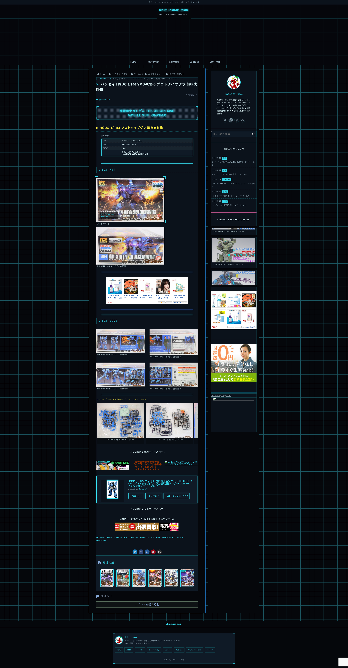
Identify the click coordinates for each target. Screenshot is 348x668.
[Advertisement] (174, 39)
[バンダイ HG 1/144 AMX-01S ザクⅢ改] (123, 578)
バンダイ (135, 537)
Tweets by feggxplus (221, 395)
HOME (119, 650)
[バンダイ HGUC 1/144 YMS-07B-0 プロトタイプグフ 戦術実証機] (147, 551)
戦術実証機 (102, 540)
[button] (253, 134)
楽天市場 (153, 496)
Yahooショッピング (175, 496)
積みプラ (112, 537)
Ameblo (167, 650)
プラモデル (102, 537)
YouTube (140, 650)
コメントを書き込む (147, 604)
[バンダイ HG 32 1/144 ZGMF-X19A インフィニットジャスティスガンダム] (155, 578)
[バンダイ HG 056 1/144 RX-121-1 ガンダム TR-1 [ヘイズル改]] (171, 578)
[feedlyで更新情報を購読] (242, 120)
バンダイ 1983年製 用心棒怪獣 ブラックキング (229, 205)
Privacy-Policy (194, 650)
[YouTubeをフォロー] (236, 120)
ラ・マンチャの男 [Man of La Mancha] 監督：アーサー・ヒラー (233, 163)
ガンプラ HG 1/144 (105, 100)
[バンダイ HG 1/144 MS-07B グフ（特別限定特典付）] (139, 578)
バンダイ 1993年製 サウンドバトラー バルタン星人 (230, 196)
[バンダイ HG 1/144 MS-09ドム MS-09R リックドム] (107, 578)
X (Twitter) (154, 650)
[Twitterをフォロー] (225, 120)
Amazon (135, 496)
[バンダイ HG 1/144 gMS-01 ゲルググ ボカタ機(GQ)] (187, 578)
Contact (210, 650)
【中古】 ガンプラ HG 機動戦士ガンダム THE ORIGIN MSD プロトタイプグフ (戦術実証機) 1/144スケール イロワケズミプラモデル (160, 483)
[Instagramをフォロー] (231, 120)
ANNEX (128, 650)
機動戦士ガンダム (147, 537)
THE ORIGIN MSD (164, 537)
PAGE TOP (175, 624)
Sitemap (179, 650)
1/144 (127, 537)
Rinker (142, 489)
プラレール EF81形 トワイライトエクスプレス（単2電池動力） (233, 185)
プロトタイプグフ (179, 537)
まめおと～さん (234, 93)
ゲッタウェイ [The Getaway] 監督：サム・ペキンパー (231, 174)
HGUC (120, 537)
